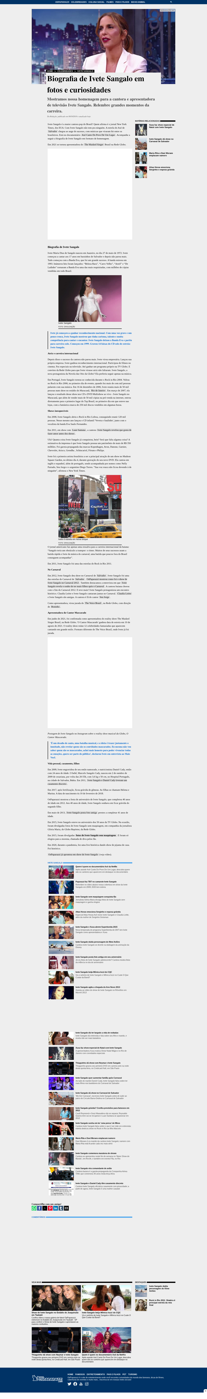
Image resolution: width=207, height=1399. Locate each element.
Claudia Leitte (124, 593)
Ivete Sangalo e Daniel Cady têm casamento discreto (99, 1183)
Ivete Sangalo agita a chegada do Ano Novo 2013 (98, 987)
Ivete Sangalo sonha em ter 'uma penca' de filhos (98, 1123)
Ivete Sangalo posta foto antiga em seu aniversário (98, 957)
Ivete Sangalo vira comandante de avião (94, 1168)
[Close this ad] (205, 1391)
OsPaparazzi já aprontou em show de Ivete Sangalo (73, 854)
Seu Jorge (104, 597)
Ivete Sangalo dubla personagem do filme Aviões (98, 942)
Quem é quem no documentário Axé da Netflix (96, 867)
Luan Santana (78, 430)
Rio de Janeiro (98, 390)
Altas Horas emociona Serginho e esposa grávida (98, 912)
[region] (103, 1396)
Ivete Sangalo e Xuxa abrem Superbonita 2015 (96, 927)
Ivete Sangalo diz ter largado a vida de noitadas (97, 1033)
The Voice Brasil (93, 603)
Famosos (80, 1374)
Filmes (110, 2)
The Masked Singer (93, 144)
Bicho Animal (138, 2)
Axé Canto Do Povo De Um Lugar (98, 135)
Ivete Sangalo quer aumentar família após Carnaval (99, 1078)
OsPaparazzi (62, 2)
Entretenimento (96, 1374)
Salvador (52, 131)
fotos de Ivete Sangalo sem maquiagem (96, 835)
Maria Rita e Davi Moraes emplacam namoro (95, 1138)
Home (50, 71)
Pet (124, 1374)
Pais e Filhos (122, 2)
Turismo (132, 1374)
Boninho (55, 606)
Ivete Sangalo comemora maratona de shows (96, 1153)
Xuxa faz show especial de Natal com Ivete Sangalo (99, 1048)
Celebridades (79, 2)
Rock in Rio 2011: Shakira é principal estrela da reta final (162, 1302)
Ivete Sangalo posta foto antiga (82, 812)
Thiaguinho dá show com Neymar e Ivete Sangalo (98, 1063)
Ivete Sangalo (85, 71)
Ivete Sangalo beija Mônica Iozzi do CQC (94, 972)
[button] (172, 2)
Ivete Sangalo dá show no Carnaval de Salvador (97, 1093)
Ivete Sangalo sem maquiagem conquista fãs (96, 897)
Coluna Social (97, 2)
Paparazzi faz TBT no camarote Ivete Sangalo (96, 882)
